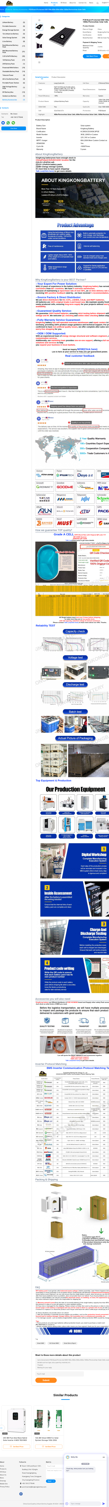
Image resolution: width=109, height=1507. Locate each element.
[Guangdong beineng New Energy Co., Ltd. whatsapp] (8, 122)
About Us (3, 1475)
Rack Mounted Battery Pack (13, 46)
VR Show (3, 1472)
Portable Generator (13, 26)
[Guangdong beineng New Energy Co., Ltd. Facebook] (21, 1494)
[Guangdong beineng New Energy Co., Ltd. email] (3, 122)
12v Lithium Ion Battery (13, 34)
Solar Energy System (13, 37)
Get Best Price (92, 56)
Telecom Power (13, 75)
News (2, 1478)
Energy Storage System (13, 30)
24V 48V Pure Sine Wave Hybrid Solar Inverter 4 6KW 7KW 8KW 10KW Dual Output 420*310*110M (16, 1440)
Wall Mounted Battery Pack (13, 51)
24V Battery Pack (13, 64)
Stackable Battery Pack (13, 71)
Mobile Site (4, 1484)
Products (3, 1469)
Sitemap (3, 1481)
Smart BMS (40, 1343)
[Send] (103, 1503)
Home (2, 1466)
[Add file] (66, 1503)
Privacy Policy (4, 1487)
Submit (46, 1380)
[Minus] (103, 1457)
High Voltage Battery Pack (13, 87)
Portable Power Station (13, 83)
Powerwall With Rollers (13, 67)
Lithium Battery (13, 22)
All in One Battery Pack (13, 79)
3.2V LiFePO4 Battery (13, 56)
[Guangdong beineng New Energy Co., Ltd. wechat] (13, 122)
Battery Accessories (13, 100)
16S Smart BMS (54, 1343)
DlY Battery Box (13, 92)
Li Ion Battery (13, 41)
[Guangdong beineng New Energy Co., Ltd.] (9, 3)
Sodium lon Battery (13, 96)
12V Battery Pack (13, 60)
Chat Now (13, 128)
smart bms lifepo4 (70, 1343)
